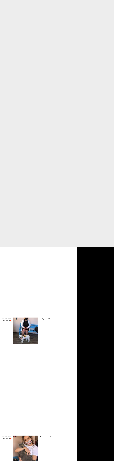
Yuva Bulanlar (6, 320)
